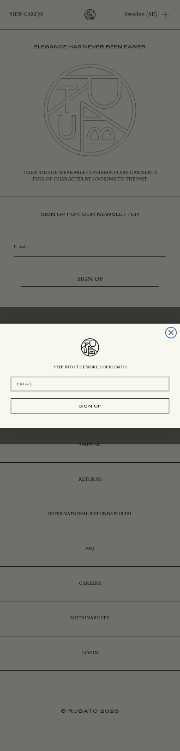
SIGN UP (90, 405)
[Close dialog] (171, 332)
